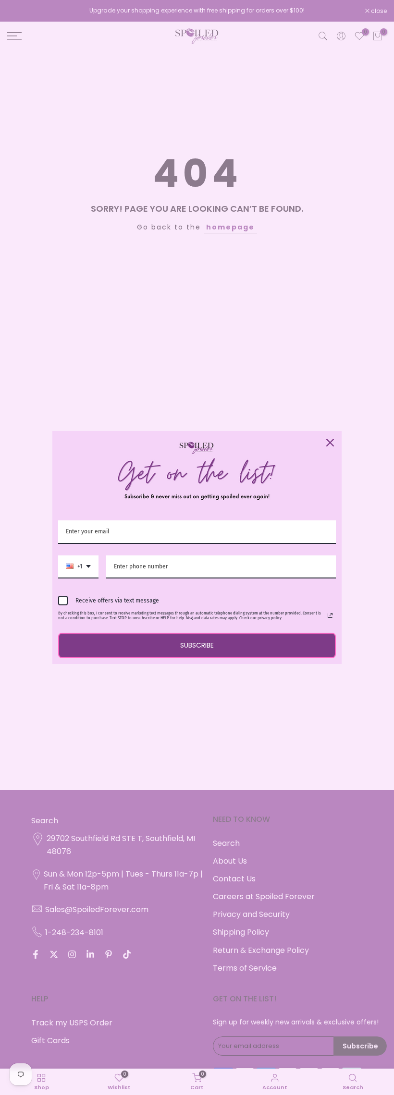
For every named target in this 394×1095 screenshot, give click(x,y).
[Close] (330, 442)
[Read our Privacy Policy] (330, 615)
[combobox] (78, 566)
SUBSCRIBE (197, 645)
